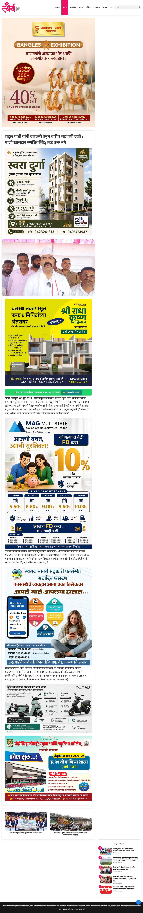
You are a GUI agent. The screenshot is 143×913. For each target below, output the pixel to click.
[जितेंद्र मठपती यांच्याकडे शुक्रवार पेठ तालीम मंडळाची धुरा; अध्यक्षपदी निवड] (106, 870)
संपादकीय (96, 7)
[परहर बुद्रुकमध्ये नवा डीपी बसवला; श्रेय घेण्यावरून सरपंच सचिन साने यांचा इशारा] (106, 851)
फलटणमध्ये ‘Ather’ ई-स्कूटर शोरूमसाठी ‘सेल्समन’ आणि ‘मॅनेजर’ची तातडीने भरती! (123, 887)
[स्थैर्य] (11, 7)
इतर (111, 7)
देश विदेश (105, 7)
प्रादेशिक (88, 7)
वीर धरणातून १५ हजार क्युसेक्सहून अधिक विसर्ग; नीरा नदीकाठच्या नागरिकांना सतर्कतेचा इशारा (125, 859)
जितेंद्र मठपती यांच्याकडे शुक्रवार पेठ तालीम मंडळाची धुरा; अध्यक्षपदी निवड (124, 868)
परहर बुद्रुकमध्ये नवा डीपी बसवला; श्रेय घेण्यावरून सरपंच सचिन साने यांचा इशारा (123, 849)
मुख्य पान (57, 7)
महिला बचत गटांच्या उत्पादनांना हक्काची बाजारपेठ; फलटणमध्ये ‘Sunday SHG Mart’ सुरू (124, 878)
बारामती (81, 7)
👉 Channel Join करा (71, 392)
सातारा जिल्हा (73, 7)
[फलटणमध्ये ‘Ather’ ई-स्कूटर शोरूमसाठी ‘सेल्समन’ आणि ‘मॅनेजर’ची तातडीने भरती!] (106, 890)
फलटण (65, 7)
